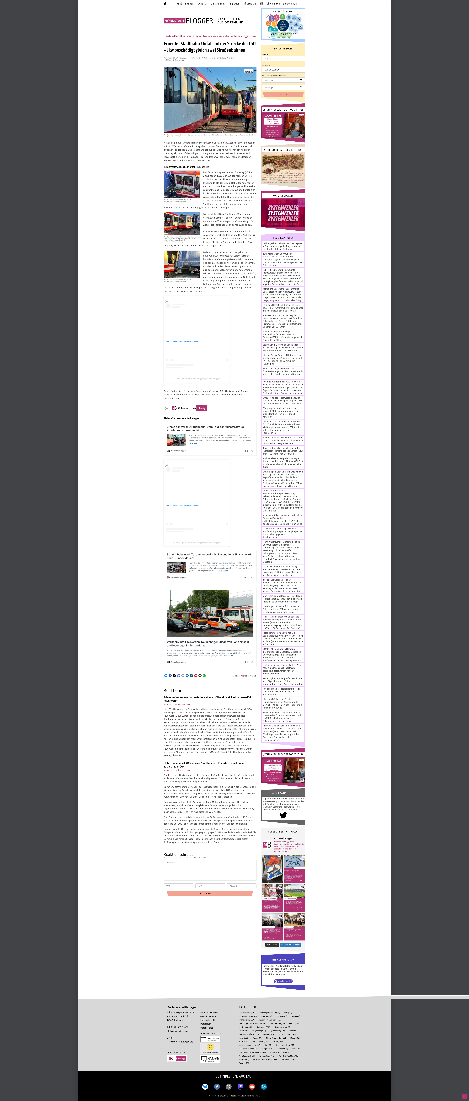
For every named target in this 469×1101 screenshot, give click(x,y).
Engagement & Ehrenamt (269, 1020)
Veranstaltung (267, 1056)
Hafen (243, 1031)
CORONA (281, 1016)
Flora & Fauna (277, 1023)
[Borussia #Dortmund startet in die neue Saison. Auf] (294, 898)
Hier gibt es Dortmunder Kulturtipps (280, 601)
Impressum (205, 1023)
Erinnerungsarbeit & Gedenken (252, 1023)
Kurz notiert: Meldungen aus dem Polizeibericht (283, 430)
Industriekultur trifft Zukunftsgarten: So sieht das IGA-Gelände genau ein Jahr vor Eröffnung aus (283, 508)
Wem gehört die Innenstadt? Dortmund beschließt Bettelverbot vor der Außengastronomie (282, 669)
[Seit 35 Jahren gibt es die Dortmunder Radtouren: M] (294, 869)
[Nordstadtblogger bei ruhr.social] (240, 1086)
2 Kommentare (179, 60)
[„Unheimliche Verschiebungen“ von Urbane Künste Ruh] (272, 869)
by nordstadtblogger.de (234, 1096)
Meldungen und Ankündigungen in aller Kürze (283, 309)
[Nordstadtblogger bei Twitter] (229, 1086)
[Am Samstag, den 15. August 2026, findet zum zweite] (272, 927)
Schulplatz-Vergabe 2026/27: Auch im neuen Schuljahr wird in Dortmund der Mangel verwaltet (283, 440)
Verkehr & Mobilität (288, 1056)
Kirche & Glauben (266, 1034)
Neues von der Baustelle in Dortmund (281, 247)
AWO (288, 1013)
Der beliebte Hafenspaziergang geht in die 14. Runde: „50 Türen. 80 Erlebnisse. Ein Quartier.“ (282, 625)
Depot (295, 1016)
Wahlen (244, 1059)
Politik (264, 1041)
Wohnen (244, 1063)
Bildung (266, 1016)
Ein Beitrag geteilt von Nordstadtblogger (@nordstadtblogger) (196, 379)
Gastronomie (246, 1027)
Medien (257, 1038)
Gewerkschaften (283, 1027)
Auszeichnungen (208, 1016)
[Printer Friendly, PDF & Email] (244, 676)
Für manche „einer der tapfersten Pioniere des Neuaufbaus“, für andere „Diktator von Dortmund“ (283, 451)
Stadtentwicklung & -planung (252, 1052)
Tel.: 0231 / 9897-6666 (177, 1027)
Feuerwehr (215, 58)
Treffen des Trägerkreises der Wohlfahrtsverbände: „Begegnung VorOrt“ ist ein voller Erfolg (283, 297)
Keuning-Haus (246, 1034)
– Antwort (186, 704)
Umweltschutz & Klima (281, 1052)
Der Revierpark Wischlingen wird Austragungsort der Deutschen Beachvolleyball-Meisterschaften (281, 735)
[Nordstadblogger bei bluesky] (205, 1086)
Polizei (223, 58)
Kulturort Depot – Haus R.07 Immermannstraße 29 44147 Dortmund (180, 1016)
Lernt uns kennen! (209, 1012)
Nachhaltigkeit (247, 1041)
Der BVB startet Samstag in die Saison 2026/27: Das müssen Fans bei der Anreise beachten (281, 588)
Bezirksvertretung (248, 1016)
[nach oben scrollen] (464, 1096)
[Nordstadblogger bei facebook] (217, 1086)
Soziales (282, 1049)
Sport (296, 1049)
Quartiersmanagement (250, 1045)
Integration (259, 1031)
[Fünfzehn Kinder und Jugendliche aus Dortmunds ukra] (294, 927)
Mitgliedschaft (207, 1020)
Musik (295, 1038)
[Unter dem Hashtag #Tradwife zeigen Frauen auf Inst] (272, 898)
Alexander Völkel (200, 58)
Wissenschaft (289, 1059)
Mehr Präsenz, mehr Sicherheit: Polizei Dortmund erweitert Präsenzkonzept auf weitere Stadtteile (281, 557)
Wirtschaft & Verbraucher (265, 1059)
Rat (268, 1045)
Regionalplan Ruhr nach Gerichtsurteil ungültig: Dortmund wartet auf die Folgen (283, 282)
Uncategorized (247, 1056)
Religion (267, 1049)
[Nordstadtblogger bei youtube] (252, 1086)
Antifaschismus (247, 1013)
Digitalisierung (246, 1020)
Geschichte (263, 1027)
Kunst (243, 1038)
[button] (165, 675)
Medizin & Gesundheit (276, 1038)
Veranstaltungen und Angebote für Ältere (283, 684)
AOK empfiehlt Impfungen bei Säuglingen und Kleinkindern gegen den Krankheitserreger (283, 532)
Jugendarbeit (277, 1031)
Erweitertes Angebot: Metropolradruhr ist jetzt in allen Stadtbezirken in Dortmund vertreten (283, 374)
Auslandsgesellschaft (270, 1013)
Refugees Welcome (248, 1049)
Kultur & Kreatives (288, 1034)
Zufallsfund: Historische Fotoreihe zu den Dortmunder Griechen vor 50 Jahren (283, 324)
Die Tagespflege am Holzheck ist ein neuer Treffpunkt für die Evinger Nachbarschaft (283, 390)
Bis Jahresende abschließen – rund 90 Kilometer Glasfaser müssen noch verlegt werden (282, 657)
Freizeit (294, 1023)
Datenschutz (206, 1027)
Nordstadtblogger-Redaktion (277, 368)
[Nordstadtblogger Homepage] (165, 4)
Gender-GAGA (290, 3)
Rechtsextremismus (285, 1045)
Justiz (293, 1031)
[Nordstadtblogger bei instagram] (264, 1086)
